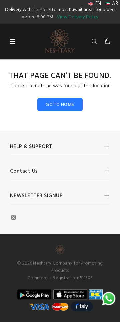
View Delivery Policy (77, 17)
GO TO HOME (60, 105)
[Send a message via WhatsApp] (109, 298)
